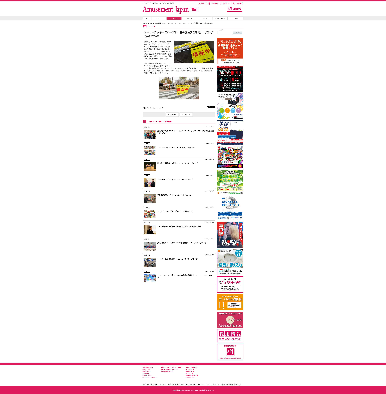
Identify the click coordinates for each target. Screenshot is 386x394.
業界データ (215, 3)
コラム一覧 (190, 373)
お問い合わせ (237, 3)
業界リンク (226, 3)
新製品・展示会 (220, 18)
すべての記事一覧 (192, 367)
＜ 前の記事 (172, 114)
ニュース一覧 (190, 369)
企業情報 (146, 373)
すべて (159, 18)
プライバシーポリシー (150, 377)
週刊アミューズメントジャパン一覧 (171, 367)
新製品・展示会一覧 (192, 375)
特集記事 (189, 18)
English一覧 (190, 377)
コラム (205, 18)
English (235, 18)
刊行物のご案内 (204, 3)
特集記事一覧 (190, 371)
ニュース (174, 18)
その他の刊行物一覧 (167, 371)
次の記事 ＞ (186, 114)
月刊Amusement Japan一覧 (170, 369)
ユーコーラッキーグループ (155, 108)
